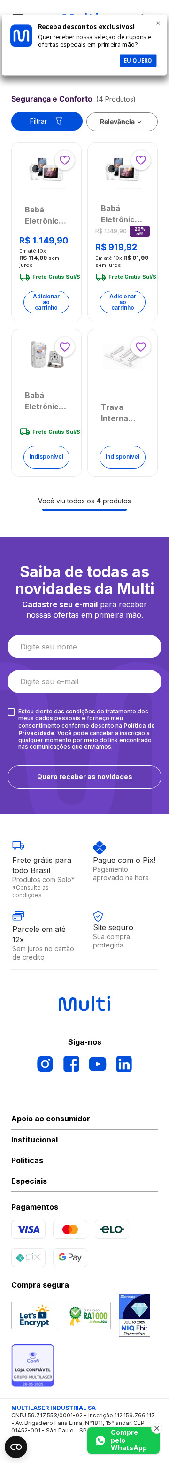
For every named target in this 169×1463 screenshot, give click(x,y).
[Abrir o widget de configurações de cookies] (16, 1447)
